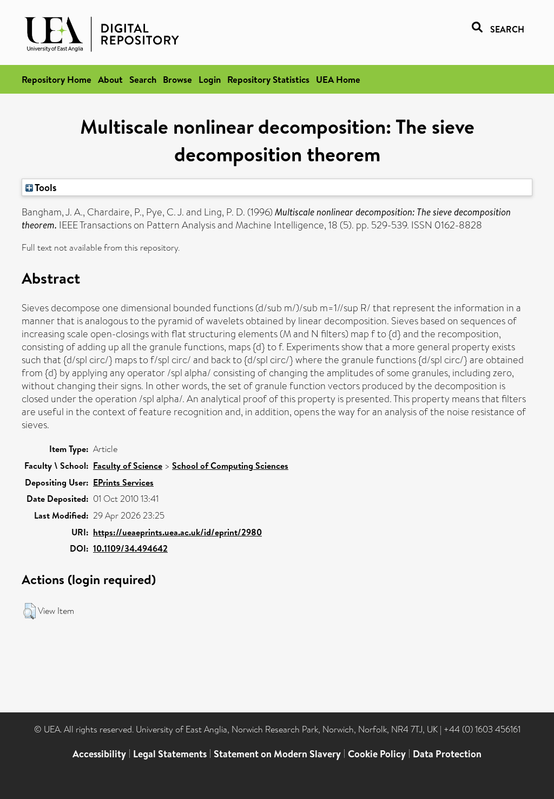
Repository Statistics (268, 79)
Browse (177, 79)
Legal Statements (170, 754)
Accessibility (99, 754)
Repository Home (56, 79)
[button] (29, 611)
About (110, 79)
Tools (45, 187)
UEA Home (338, 79)
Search (142, 79)
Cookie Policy (377, 754)
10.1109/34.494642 (130, 548)
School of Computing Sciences (230, 465)
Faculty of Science (127, 465)
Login (210, 79)
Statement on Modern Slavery (277, 754)
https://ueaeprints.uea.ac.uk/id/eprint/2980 (177, 532)
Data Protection (447, 754)
